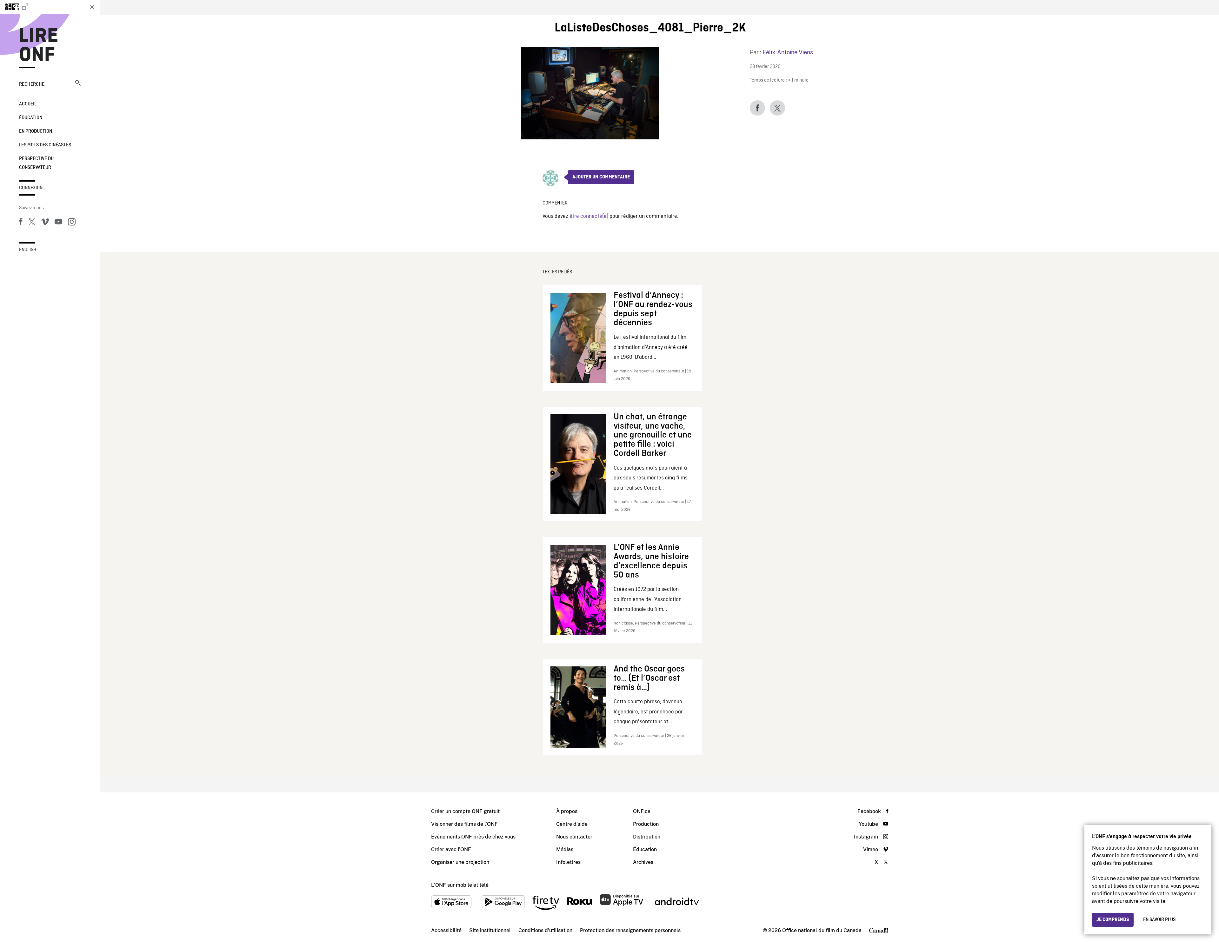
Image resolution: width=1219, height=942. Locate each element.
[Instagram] (72, 223)
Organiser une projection (460, 862)
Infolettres (568, 862)
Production (646, 824)
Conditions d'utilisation (545, 930)
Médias (564, 849)
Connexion (31, 187)
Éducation (30, 117)
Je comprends (1112, 919)
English (28, 249)
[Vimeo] (45, 223)
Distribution (646, 837)
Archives (643, 862)
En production (35, 131)
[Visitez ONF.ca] (42, 6)
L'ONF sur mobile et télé (460, 885)
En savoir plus (1159, 919)
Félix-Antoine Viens (788, 52)
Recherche (31, 84)
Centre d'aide (572, 824)
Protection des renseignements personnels (630, 930)
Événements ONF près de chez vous (473, 837)
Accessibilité (446, 930)
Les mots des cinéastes (45, 145)
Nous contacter (574, 837)
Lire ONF (38, 46)
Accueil (28, 104)
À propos (566, 811)
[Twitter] (32, 223)
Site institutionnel (490, 930)
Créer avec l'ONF (451, 849)
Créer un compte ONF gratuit (465, 811)
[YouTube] (58, 223)
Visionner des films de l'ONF (464, 824)
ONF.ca (641, 811)
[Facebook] (20, 223)
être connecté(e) (589, 216)
